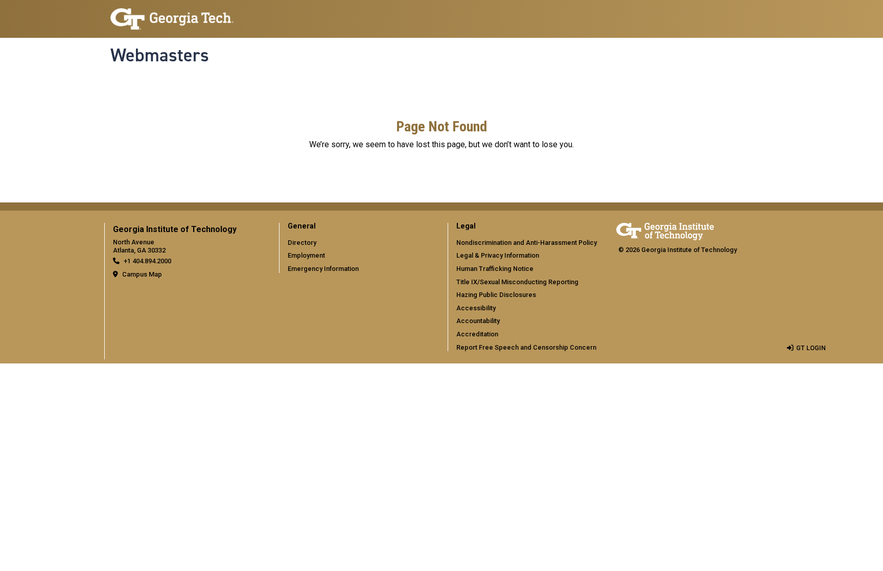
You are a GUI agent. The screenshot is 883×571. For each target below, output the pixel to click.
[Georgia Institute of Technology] (172, 14)
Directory (302, 242)
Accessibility (476, 308)
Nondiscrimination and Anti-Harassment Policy (526, 242)
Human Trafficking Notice (494, 268)
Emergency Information (323, 268)
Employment (306, 255)
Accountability (478, 321)
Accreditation (477, 334)
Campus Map (142, 274)
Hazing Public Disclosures (496, 295)
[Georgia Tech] (665, 230)
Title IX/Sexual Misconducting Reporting (517, 282)
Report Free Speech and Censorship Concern (526, 347)
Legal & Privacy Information (497, 255)
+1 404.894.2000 (147, 261)
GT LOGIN (811, 348)
